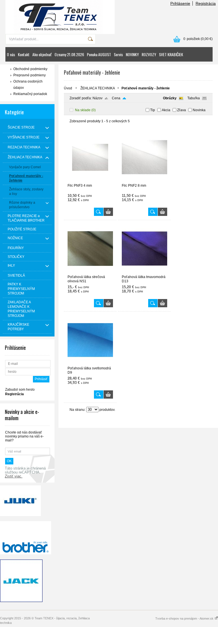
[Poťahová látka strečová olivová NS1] (90, 272)
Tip (152, 110)
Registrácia (206, 3)
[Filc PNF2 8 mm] (144, 181)
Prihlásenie (180, 3)
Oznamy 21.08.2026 (69, 54)
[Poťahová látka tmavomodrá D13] (144, 272)
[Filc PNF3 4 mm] (90, 181)
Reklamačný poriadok (30, 94)
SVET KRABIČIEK (171, 54)
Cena (116, 98)
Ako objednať (42, 54)
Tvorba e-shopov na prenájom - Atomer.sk (184, 618)
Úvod (68, 88)
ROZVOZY (149, 54)
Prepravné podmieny (29, 75)
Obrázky (170, 98)
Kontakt (24, 54)
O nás (11, 54)
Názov (97, 98)
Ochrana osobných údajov (28, 84)
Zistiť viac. (13, 476)
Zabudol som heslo (20, 390)
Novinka (199, 110)
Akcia (166, 110)
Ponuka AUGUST (99, 54)
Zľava (181, 110)
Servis (118, 54)
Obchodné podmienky (30, 69)
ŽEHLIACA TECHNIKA (97, 88)
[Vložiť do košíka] (108, 212)
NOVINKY (132, 54)
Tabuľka (193, 98)
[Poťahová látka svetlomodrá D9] (90, 364)
